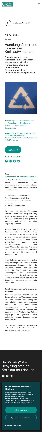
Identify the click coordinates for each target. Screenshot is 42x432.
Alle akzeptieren (21, 410)
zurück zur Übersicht (21, 23)
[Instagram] (8, 376)
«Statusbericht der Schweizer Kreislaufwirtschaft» (21, 176)
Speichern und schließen (21, 418)
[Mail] (19, 161)
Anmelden (13, 149)
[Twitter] (15, 161)
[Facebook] (7, 161)
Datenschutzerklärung (12, 398)
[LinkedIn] (11, 161)
